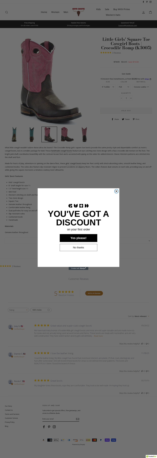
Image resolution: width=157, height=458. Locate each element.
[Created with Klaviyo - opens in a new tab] (78, 268)
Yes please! (78, 238)
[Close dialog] (116, 191)
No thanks (78, 247)
